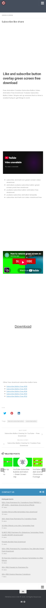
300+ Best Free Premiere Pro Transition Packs (19, 519)
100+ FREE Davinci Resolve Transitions (16, 574)
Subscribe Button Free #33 (16, 394)
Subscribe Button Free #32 (16, 396)
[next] (43, 470)
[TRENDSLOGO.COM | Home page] (4, 3)
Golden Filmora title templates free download (19, 512)
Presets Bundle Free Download (14, 542)
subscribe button (31, 421)
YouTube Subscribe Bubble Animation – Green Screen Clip (21, 473)
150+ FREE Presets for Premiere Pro (15, 567)
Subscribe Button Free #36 (16, 386)
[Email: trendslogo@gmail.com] (40, 492)
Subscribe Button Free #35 (16, 389)
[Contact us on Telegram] (43, 492)
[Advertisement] (24, 9)
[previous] (2, 470)
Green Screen (7, 15)
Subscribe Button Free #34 (16, 391)
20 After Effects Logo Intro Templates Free (18, 525)
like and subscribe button (16, 421)
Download (23, 326)
